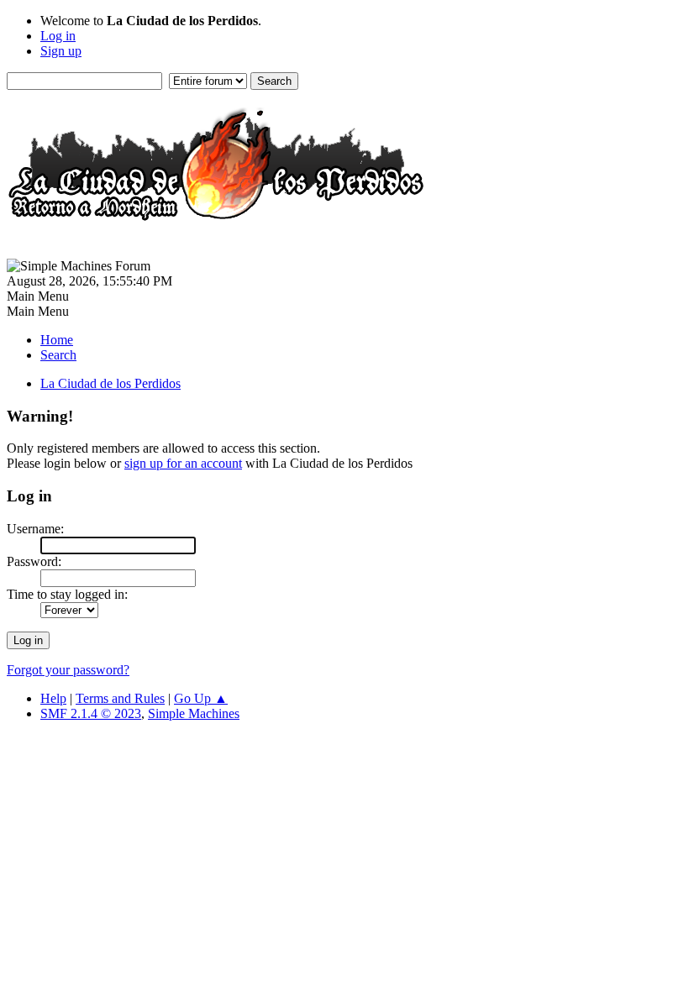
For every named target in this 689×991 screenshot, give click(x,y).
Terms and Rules (120, 698)
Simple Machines (193, 713)
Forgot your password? (68, 670)
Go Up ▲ (201, 698)
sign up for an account (183, 463)
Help (53, 698)
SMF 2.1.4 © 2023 (90, 713)
